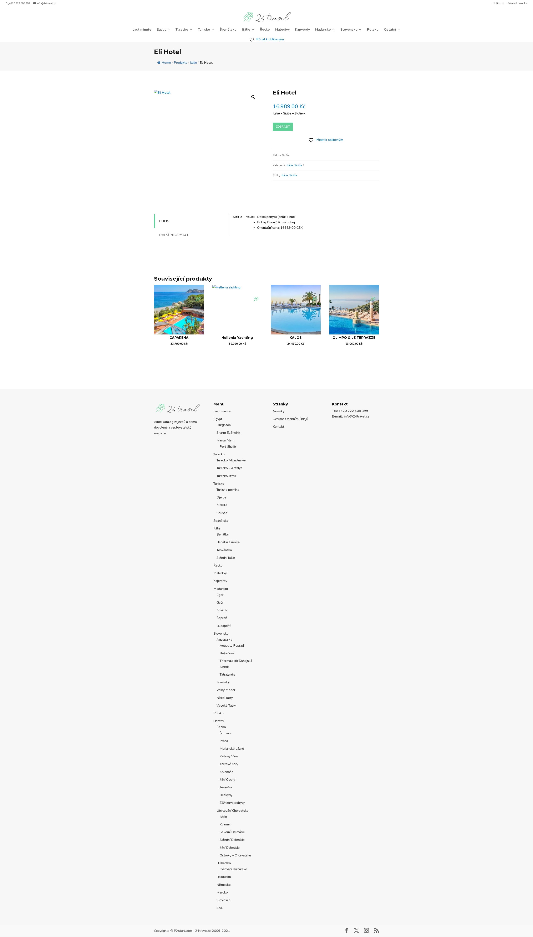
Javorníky (223, 682)
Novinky (278, 411)
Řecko (265, 30)
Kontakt (278, 426)
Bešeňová (227, 653)
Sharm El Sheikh (228, 432)
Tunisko (204, 30)
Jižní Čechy (227, 779)
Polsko (373, 30)
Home (166, 62)
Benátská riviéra (228, 542)
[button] (253, 97)
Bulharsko (224, 863)
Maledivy (282, 30)
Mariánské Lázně (232, 748)
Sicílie (298, 165)
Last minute (141, 30)
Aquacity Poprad (232, 645)
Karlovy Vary (229, 756)
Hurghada (224, 425)
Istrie (223, 816)
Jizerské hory (229, 764)
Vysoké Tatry (226, 705)
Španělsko (228, 30)
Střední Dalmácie (232, 840)
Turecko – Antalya (229, 468)
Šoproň (222, 618)
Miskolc (222, 610)
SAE (220, 908)
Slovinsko (223, 900)
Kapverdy (302, 30)
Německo (224, 884)
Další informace (174, 235)
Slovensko (348, 30)
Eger (220, 595)
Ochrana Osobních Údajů (290, 419)
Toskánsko (224, 550)
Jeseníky (226, 787)
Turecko (182, 30)
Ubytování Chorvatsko (233, 810)
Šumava (225, 733)
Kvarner (225, 824)
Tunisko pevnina (228, 489)
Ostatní (390, 30)
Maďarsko (323, 30)
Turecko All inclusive (231, 460)
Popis (164, 221)
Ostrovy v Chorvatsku (235, 855)
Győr (220, 602)
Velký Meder (226, 690)
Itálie (246, 30)
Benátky (223, 534)
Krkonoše (226, 772)
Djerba (221, 497)
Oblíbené (498, 3)
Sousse (222, 513)
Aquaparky (224, 639)
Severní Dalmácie (232, 832)
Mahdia (222, 505)
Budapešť (224, 626)
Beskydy (226, 795)
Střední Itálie (226, 557)
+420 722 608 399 (19, 3)
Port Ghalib (228, 446)
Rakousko (224, 877)
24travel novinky (517, 3)
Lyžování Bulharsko (233, 869)
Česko (221, 727)
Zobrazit (283, 127)
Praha (224, 741)
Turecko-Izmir (226, 476)
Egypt (161, 30)
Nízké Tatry (225, 698)
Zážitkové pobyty (232, 802)
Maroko (222, 892)
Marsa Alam (225, 440)
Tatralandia (227, 674)
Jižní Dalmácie (230, 847)
